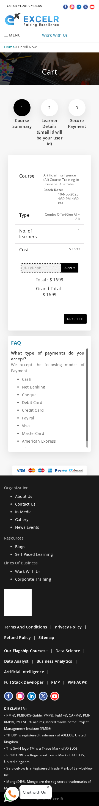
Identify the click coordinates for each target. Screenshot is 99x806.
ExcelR (56, 798)
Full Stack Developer (23, 682)
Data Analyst (16, 661)
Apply (69, 267)
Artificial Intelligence (24, 671)
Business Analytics (54, 661)
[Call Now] (12, 793)
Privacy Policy (68, 627)
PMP (55, 682)
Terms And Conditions (25, 627)
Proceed (75, 318)
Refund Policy (17, 637)
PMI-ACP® (77, 682)
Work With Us (55, 35)
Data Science (68, 650)
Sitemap (46, 637)
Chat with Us (34, 792)
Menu (14, 35)
